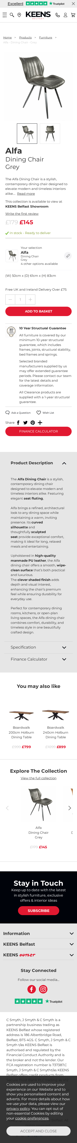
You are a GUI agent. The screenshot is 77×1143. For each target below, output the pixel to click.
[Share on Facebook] (18, 422)
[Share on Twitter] (25, 422)
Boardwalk (21, 732)
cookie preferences (32, 1118)
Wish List (48, 412)
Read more (26, 194)
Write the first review (21, 214)
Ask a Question (21, 412)
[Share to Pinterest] (33, 422)
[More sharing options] (40, 422)
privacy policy (18, 1108)
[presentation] (7, 807)
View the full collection (38, 778)
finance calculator (38, 431)
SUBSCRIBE (38, 911)
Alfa (38, 832)
